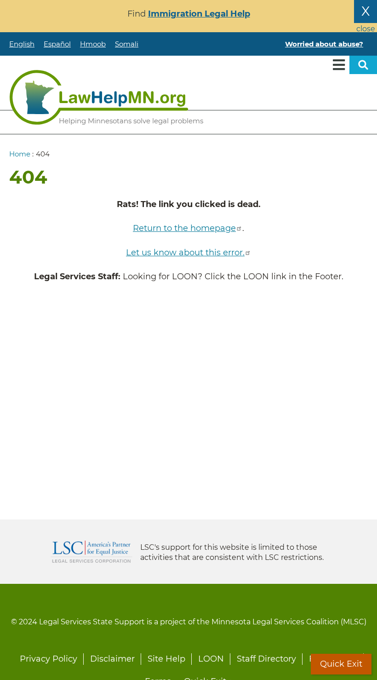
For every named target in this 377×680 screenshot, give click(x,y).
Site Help (166, 659)
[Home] (98, 97)
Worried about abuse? (324, 44)
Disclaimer (112, 659)
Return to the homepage (184, 228)
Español (57, 44)
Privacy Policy (48, 659)
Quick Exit (341, 664)
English (21, 44)
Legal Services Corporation (91, 552)
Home (19, 154)
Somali (126, 44)
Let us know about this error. (185, 253)
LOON (211, 659)
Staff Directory (266, 659)
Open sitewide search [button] (363, 65)
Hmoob (93, 44)
